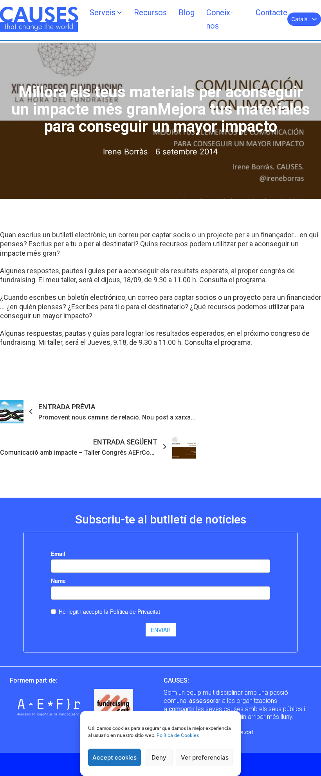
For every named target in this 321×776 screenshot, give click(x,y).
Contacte (271, 12)
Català (299, 19)
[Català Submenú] (314, 19)
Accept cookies (114, 757)
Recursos (150, 12)
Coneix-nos (219, 19)
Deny (158, 757)
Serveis (102, 12)
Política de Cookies (178, 735)
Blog (187, 12)
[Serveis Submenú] (119, 12)
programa (250, 280)
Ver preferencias (205, 757)
